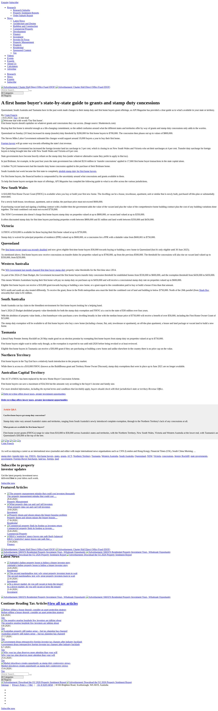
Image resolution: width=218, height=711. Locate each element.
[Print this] (19, 440)
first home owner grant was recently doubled (26, 249)
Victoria (157, 456)
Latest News (19, 21)
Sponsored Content (22, 50)
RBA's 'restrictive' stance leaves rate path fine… (29, 539)
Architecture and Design (24, 23)
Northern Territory (81, 456)
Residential (18, 47)
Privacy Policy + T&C (22, 685)
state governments (199, 456)
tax (26, 456)
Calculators (12, 66)
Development (19, 31)
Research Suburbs (21, 10)
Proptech (17, 45)
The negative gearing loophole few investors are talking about (30, 623)
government (6, 459)
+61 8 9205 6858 (45, 685)
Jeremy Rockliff (181, 456)
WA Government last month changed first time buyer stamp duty (35, 270)
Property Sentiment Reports (26, 13)
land (57, 459)
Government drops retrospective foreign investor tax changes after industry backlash (40, 644)
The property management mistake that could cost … (32, 496)
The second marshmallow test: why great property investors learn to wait (41, 576)
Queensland (140, 456)
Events (10, 58)
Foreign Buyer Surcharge (25, 459)
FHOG (32, 456)
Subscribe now (8, 483)
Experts (10, 61)
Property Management (23, 42)
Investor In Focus (21, 39)
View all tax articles (63, 603)
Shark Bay (204, 290)
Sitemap (5, 685)
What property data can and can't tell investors (28, 507)
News (10, 18)
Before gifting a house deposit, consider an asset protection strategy (32, 612)
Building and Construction (25, 26)
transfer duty (18, 456)
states (56, 456)
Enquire (5, 2)
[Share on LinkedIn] (7, 440)
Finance (16, 34)
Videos (10, 55)
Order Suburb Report (23, 15)
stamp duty (6, 456)
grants (63, 456)
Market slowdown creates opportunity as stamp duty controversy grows (34, 666)
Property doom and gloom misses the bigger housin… (32, 517)
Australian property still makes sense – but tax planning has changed (33, 633)
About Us (11, 63)
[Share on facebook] (2, 440)
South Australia (126, 456)
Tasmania (96, 456)
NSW (149, 456)
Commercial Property (23, 29)
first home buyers (45, 456)
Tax (15, 53)
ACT (69, 456)
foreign (50, 459)
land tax (42, 459)
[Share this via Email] (15, 440)
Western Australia (110, 456)
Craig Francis (11, 115)
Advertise (11, 69)
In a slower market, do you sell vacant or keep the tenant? (34, 586)
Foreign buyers (8, 143)
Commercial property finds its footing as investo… (30, 528)
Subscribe (13, 2)
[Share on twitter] (11, 440)
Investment (18, 37)
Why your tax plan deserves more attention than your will (28, 655)
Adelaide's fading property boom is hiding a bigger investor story (37, 565)
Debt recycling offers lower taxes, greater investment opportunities (34, 400)
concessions (167, 456)
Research (11, 7)
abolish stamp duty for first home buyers (77, 171)
